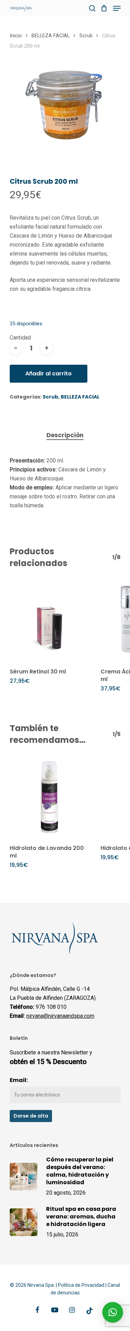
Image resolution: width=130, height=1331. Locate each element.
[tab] (65, 435)
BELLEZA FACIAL (51, 35)
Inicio (16, 35)
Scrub (86, 35)
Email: (19, 1080)
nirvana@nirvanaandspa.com (60, 1016)
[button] (112, 1312)
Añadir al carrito (48, 373)
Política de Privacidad (81, 1285)
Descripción (65, 435)
